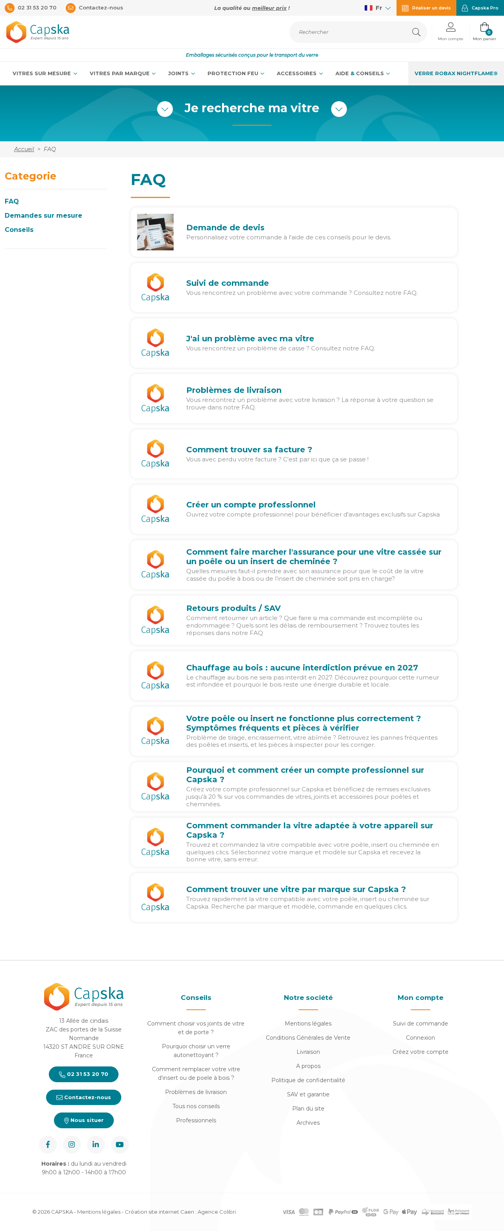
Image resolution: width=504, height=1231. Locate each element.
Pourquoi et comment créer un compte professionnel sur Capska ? (305, 774)
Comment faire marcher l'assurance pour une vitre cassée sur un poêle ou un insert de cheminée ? (313, 556)
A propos (308, 1066)
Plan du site (308, 1108)
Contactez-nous (87, 1097)
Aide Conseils (360, 73)
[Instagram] (72, 1144)
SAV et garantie (308, 1094)
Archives (308, 1122)
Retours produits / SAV (233, 608)
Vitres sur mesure (42, 73)
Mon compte (420, 997)
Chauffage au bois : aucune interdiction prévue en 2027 (302, 667)
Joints (179, 73)
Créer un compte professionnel (251, 504)
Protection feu (234, 73)
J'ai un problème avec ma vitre (250, 338)
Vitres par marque (120, 73)
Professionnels (196, 1120)
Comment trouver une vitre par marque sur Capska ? (296, 889)
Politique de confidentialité (308, 1080)
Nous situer (86, 1120)
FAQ (12, 201)
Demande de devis (225, 227)
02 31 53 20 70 (86, 1074)
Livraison (308, 1051)
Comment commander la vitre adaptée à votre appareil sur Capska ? (309, 830)
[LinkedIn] (96, 1144)
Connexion (420, 1037)
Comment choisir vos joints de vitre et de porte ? (196, 1028)
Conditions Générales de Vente (308, 1037)
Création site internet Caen (160, 1212)
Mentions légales (308, 1023)
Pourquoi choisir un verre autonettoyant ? (196, 1051)
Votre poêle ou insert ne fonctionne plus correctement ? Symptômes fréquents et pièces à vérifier (303, 723)
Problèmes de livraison (234, 390)
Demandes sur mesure (43, 215)
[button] (450, 32)
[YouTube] (120, 1144)
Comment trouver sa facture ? (249, 449)
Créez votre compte (420, 1051)
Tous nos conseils (196, 1106)
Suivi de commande (227, 283)
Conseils (19, 229)
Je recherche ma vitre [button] (252, 108)
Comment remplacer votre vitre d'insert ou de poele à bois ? (196, 1073)
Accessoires (297, 73)
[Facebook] (48, 1144)
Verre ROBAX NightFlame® (456, 73)
